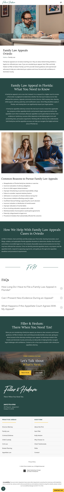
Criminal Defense (7, 435)
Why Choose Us (39, 440)
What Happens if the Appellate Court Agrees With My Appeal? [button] (28, 307)
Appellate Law (6, 452)
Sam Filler (37, 431)
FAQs (36, 448)
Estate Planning (7, 448)
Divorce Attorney (7, 427)
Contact (36, 452)
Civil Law (5, 444)
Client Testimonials (40, 444)
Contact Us (58, 490)
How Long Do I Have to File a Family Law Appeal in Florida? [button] (28, 288)
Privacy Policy (32, 461)
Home (5, 57)
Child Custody (6, 440)
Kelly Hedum (38, 435)
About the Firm (39, 427)
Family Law (5, 431)
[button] (3, 489)
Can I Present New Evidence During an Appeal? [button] (27, 298)
